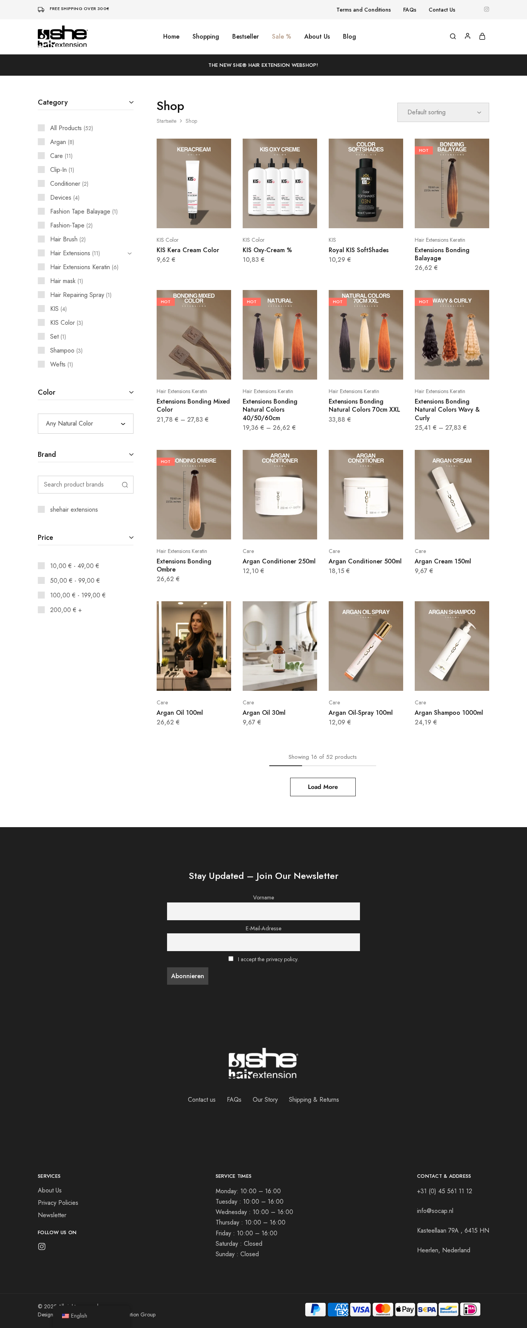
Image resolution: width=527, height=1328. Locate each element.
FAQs (409, 9)
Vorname (263, 897)
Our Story (265, 1099)
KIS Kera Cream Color (188, 250)
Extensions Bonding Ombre (184, 565)
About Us (317, 36)
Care (248, 551)
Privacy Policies (58, 1202)
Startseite (166, 121)
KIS (332, 240)
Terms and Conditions (363, 9)
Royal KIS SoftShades (358, 250)
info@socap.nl (435, 1210)
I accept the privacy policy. (268, 959)
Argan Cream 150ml (443, 561)
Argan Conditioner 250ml (279, 561)
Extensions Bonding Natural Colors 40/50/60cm (270, 409)
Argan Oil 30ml (264, 712)
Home (171, 36)
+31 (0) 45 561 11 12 (444, 1191)
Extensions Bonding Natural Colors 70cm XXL (364, 405)
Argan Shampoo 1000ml (449, 712)
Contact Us (442, 9)
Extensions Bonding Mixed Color (193, 405)
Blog (349, 36)
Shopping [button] (206, 36)
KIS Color (168, 240)
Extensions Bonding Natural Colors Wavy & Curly (447, 409)
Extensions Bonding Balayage (442, 254)
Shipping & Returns (314, 1099)
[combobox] (85, 424)
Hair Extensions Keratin (440, 240)
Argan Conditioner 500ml (365, 561)
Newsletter (52, 1215)
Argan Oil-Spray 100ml (361, 712)
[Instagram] (42, 1248)
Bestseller (245, 36)
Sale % (281, 36)
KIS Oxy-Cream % (267, 250)
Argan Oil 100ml (180, 712)
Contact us (202, 1099)
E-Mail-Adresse (264, 928)
